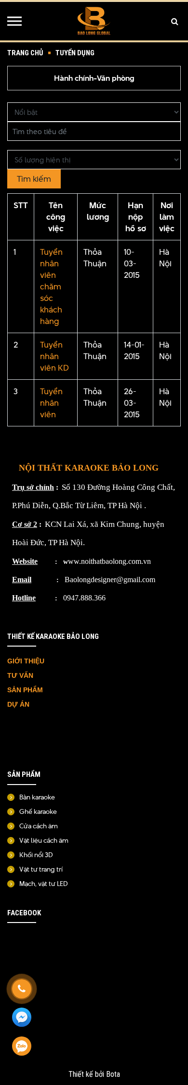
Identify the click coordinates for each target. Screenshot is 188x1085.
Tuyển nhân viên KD (54, 356)
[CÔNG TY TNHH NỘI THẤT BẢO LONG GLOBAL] (94, 21)
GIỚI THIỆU (25, 661)
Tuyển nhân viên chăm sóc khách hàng (51, 286)
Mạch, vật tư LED (43, 883)
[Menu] (14, 21)
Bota (113, 1074)
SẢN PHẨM (25, 690)
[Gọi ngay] (21, 988)
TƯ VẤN (21, 675)
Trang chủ (25, 53)
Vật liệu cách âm (43, 840)
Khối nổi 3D (36, 855)
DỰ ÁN (19, 704)
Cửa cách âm (38, 826)
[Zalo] (21, 1046)
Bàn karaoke (37, 797)
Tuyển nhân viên (51, 403)
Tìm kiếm (34, 179)
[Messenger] (21, 1017)
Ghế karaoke (38, 811)
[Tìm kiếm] (174, 21)
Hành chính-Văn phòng (94, 78)
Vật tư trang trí (41, 869)
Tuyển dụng (74, 53)
